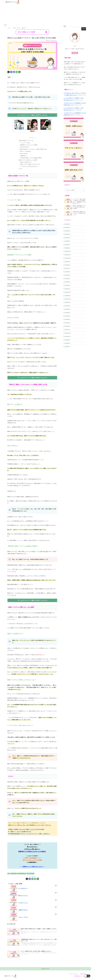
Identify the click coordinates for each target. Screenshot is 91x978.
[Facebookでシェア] (11, 72)
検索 (65, 26)
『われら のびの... (23, 917)
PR (9, 873)
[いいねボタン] (9, 77)
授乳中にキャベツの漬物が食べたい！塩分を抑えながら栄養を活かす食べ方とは (74, 83)
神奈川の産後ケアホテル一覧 (26, 140)
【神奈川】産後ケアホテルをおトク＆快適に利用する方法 (33, 149)
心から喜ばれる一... (23, 888)
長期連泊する (23, 155)
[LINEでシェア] (17, 72)
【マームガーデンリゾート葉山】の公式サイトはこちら (32, 115)
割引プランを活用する (25, 151)
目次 (30, 137)
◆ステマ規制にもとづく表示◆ (26, 32)
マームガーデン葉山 (25, 142)
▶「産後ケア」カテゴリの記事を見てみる (19, 831)
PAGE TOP (46, 968)
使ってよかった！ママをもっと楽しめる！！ (32, 849)
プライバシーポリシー (73, 973)
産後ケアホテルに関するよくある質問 (28, 160)
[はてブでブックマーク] (14, 72)
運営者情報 (74, 52)
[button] (19, 72)
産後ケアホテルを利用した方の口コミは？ (30, 164)
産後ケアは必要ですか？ (26, 162)
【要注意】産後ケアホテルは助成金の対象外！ (31, 157)
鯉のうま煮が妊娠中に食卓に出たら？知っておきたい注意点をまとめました (74, 68)
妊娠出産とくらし (31, 873)
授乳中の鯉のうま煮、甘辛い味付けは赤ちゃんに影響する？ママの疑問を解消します (74, 62)
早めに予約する (24, 153)
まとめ (20, 168)
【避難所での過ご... (23, 910)
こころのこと (14, 873)
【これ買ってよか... (23, 902)
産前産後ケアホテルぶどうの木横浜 (28, 144)
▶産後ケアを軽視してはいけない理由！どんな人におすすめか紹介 (26, 829)
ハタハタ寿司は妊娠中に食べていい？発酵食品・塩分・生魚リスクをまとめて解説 (74, 78)
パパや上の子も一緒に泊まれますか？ (29, 166)
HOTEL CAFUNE (24, 147)
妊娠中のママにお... (23, 895)
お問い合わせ (83, 973)
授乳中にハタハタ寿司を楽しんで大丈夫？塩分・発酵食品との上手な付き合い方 (74, 73)
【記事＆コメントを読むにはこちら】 (32, 866)
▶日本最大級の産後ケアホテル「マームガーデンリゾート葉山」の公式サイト (29, 833)
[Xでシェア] (8, 72)
